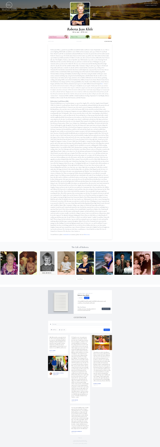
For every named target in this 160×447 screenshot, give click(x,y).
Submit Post (107, 329)
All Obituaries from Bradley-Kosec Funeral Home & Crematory (151, 3)
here (102, 83)
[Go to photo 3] (55, 369)
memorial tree (66, 234)
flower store (87, 234)
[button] (58, 363)
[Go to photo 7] (58, 369)
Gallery (79, 41)
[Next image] (67, 363)
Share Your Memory (106, 308)
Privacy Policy (77, 441)
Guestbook (108, 41)
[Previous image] (49, 363)
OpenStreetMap (81, 443)
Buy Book (86, 297)
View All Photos (80, 279)
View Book (80, 297)
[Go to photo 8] (59, 369)
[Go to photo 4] (56, 369)
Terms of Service (82, 441)
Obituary (51, 41)
